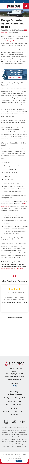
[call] (26, 6)
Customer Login (20, 2)
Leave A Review (14, 380)
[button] (11, 345)
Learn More (14, 349)
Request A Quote (15, 77)
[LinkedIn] (15, 386)
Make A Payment (8, 2)
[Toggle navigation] (2, 6)
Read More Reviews (14, 318)
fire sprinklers (11, 41)
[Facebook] (13, 386)
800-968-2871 (18, 269)
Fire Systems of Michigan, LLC (14, 398)
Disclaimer (17, 454)
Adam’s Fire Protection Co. (14, 409)
